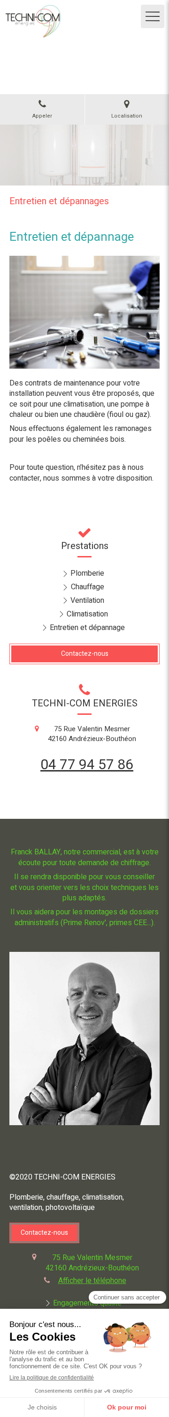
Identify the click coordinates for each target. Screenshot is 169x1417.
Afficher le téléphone (92, 1281)
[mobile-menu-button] (152, 16)
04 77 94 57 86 (86, 765)
